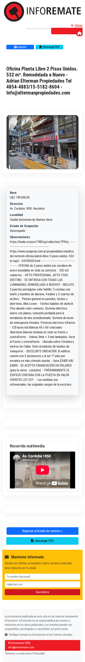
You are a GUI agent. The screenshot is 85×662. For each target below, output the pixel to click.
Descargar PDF (50, 47)
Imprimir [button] (21, 47)
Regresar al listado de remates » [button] (42, 531)
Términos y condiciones (18, 653)
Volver (78, 25)
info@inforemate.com (21, 647)
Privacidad (39, 653)
